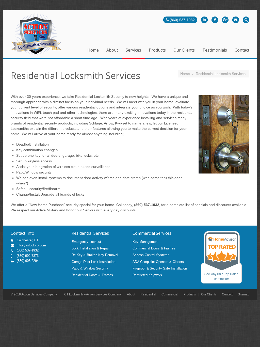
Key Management (145, 242)
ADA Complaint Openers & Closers (158, 262)
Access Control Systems (151, 255)
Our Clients (184, 50)
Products (157, 50)
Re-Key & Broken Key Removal (95, 255)
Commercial (169, 294)
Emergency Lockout (86, 242)
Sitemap (243, 294)
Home (93, 50)
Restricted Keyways (147, 275)
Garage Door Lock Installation (93, 262)
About (112, 50)
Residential (148, 294)
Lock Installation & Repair (90, 248)
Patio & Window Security (90, 268)
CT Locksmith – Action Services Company (93, 294)
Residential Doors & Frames (92, 275)
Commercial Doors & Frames (154, 248)
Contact (242, 50)
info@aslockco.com (31, 245)
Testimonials (214, 50)
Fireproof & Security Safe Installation (160, 268)
